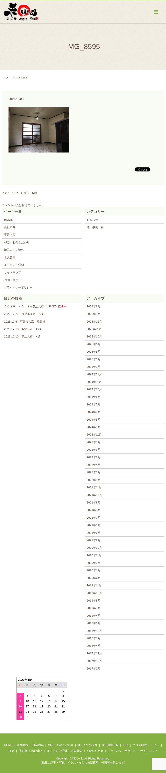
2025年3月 (93, 359)
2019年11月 (94, 585)
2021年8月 (93, 510)
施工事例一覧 (95, 227)
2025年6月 (93, 344)
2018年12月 (94, 630)
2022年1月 (93, 480)
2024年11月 (94, 381)
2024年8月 (93, 396)
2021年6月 (93, 525)
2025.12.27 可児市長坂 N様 (23, 313)
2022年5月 (93, 457)
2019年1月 (93, 623)
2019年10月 (94, 593)
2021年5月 (93, 532)
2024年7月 (93, 404)
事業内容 (9, 234)
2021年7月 (93, 517)
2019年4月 (93, 615)
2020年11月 (94, 555)
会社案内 (9, 227)
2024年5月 (93, 419)
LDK (125, 745)
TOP (6, 77)
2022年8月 (93, 442)
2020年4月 (93, 578)
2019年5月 (93, 608)
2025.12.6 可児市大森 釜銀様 (24, 321)
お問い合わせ (12, 280)
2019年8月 (93, 600)
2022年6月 (93, 449)
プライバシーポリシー (18, 287)
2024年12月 (94, 374)
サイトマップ (12, 272)
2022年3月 (93, 472)
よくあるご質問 (14, 264)
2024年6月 (93, 412)
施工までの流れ (14, 249)
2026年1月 (93, 313)
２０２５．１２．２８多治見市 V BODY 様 (35, 306)
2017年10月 (94, 660)
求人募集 (9, 257)
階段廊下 (37, 750)
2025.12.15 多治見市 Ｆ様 (22, 329)
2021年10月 (94, 495)
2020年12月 (94, 547)
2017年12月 (94, 653)
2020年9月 (93, 562)
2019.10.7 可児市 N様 (21, 193)
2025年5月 (93, 351)
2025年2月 (93, 366)
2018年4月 (93, 645)
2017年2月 (93, 668)
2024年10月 (94, 389)
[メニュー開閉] (156, 12)
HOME (8, 219)
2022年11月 (94, 434)
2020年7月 (93, 570)
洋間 (11, 750)
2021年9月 (93, 502)
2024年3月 (93, 427)
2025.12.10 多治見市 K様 (22, 336)
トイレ (155, 745)
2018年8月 (93, 638)
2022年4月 (93, 464)
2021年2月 (93, 540)
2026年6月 (93, 306)
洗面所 (23, 750)
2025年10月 (94, 336)
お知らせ (92, 219)
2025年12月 (94, 321)
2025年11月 (94, 329)
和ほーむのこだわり (17, 242)
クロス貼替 (140, 745)
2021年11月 (94, 487)
